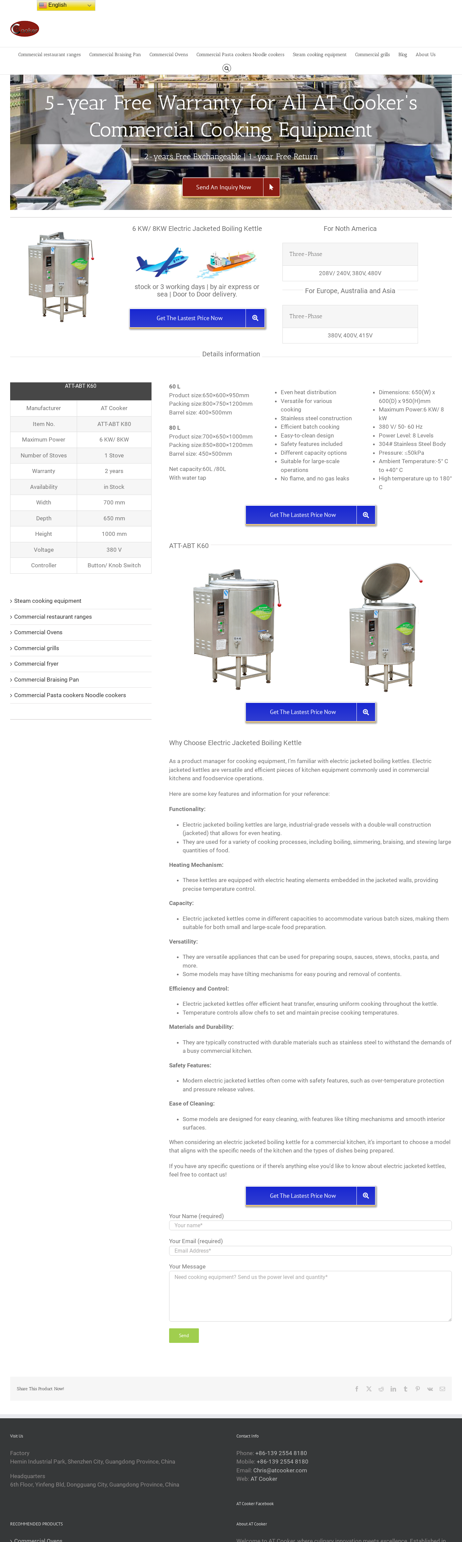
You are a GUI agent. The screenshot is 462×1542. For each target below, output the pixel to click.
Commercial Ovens (38, 632)
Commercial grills (36, 648)
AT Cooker (264, 1478)
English (57, 5)
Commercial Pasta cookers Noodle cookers (70, 695)
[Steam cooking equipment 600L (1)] (384, 562)
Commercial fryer (36, 663)
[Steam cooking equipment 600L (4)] (237, 562)
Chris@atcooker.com (280, 1470)
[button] (227, 67)
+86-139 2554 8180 (281, 1453)
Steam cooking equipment (48, 600)
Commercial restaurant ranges (53, 616)
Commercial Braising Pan (46, 679)
